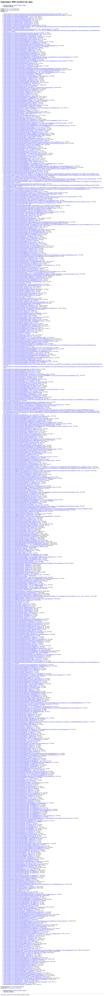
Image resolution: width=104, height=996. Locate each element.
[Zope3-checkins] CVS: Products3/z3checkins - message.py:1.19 (18, 569)
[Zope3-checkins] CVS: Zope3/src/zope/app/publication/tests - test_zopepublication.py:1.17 (24, 768)
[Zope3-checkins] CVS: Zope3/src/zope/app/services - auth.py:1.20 (18, 783)
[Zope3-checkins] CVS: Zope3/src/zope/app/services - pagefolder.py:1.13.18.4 (21, 465)
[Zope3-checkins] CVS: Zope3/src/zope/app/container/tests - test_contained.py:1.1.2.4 (22, 581)
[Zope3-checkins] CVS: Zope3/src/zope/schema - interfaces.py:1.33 (18, 956)
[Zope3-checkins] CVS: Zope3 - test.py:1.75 (13, 890)
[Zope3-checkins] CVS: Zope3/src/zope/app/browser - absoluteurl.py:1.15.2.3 (20, 249)
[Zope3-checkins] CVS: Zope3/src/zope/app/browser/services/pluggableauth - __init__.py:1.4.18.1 (25, 124)
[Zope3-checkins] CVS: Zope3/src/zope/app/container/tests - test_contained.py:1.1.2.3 (22, 555)
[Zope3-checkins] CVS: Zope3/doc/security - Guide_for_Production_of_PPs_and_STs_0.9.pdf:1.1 (25, 979)
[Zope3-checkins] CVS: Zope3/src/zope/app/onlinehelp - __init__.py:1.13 (20, 797)
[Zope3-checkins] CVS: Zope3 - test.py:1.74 (13, 874)
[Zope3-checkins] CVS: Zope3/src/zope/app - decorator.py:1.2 (17, 614)
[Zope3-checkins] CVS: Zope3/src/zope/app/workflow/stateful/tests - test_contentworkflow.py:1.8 (25, 847)
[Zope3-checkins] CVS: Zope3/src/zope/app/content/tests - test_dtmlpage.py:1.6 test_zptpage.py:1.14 (26, 743)
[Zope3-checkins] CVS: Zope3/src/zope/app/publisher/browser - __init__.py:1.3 (21, 770)
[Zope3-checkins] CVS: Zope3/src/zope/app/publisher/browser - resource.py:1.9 (21, 943)
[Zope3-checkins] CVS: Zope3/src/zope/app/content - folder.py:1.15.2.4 (19, 461)
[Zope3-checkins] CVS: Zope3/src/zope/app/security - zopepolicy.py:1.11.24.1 (21, 268)
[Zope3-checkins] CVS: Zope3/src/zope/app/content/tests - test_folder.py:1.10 (20, 763)
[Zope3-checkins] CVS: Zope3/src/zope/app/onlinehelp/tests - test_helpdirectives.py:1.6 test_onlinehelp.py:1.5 (28, 762)
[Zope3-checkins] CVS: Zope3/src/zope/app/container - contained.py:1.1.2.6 (20, 561)
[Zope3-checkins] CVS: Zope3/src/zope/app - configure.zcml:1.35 (18, 22)
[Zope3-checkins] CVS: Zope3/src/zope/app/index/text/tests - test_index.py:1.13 (21, 734)
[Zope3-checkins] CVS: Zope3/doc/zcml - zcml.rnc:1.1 (15, 548)
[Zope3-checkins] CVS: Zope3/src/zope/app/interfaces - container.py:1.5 (19, 888)
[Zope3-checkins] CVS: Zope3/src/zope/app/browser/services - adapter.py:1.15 (21, 638)
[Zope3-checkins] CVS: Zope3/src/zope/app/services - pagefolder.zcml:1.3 (20, 819)
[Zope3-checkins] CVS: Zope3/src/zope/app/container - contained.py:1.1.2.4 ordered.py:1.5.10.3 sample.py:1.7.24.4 (29, 487)
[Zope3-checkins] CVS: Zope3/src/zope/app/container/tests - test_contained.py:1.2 (21, 686)
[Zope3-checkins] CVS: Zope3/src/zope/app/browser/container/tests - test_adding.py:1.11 (23, 624)
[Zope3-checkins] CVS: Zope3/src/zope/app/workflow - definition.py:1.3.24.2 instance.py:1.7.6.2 (25, 276)
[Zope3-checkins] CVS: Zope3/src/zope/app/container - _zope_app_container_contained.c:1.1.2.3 (25, 584)
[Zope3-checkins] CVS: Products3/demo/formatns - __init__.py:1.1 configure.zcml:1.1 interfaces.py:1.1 (26, 544)
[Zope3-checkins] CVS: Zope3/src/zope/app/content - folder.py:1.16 (18, 716)
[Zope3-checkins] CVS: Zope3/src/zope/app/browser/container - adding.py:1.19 (21, 84)
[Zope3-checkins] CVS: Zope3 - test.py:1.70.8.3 (14, 296)
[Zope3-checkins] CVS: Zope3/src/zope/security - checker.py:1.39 (18, 64)
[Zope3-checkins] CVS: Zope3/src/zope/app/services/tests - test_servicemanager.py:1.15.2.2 (24, 247)
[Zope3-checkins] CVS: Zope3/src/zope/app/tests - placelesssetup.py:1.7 (19, 822)
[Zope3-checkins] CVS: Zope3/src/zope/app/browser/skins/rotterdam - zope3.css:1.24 (22, 973)
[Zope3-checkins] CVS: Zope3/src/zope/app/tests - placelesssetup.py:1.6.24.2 (20, 258)
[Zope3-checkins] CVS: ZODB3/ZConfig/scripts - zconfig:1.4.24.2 (18, 515)
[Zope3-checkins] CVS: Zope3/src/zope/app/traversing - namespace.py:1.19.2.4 (21, 442)
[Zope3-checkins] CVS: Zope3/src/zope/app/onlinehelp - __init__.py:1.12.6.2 (20, 390)
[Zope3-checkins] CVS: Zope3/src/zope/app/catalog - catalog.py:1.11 (19, 677)
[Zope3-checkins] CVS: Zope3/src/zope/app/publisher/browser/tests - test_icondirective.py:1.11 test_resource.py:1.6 (29, 776)
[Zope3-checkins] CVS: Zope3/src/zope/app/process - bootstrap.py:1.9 (19, 801)
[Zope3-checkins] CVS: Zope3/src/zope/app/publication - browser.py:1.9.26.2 (20, 252)
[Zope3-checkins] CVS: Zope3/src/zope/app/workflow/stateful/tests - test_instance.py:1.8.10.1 (24, 209)
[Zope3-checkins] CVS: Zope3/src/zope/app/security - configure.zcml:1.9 (19, 35)
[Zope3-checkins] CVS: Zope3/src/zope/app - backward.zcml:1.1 (18, 21)
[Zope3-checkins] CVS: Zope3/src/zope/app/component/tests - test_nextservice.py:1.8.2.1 (23, 140)
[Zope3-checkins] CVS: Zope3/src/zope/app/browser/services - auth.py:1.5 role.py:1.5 (22, 659)
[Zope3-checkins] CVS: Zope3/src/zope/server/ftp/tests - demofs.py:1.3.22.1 (20, 228)
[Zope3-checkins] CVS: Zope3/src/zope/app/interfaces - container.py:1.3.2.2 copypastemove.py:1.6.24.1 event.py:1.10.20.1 (31, 389)
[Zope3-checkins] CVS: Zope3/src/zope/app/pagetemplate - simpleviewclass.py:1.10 (22, 764)
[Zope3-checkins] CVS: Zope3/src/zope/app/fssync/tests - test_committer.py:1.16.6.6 (22, 559)
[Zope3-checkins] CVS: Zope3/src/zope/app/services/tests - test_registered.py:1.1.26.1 (22, 262)
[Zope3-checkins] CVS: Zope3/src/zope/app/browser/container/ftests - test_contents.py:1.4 (23, 626)
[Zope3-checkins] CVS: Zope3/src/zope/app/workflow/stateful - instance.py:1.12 (21, 844)
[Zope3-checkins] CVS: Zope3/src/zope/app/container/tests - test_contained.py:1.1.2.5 (22, 588)
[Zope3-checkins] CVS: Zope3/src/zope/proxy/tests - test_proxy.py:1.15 (19, 857)
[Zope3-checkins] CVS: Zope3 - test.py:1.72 (13, 589)
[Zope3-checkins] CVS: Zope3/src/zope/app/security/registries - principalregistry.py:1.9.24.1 (24, 320)
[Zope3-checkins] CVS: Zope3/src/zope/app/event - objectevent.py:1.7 (19, 728)
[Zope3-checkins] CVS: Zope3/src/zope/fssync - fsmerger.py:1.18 (18, 91)
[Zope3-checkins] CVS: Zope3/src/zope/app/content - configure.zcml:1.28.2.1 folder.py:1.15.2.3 (25, 450)
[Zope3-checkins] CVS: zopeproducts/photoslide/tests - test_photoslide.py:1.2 (20, 865)
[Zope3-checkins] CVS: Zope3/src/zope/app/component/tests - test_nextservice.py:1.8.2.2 (23, 459)
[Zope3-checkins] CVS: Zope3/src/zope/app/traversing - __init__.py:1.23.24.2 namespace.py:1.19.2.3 (26, 272)
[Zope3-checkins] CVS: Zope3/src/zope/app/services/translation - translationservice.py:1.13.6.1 (24, 183)
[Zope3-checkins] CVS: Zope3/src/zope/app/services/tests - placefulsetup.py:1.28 (21, 804)
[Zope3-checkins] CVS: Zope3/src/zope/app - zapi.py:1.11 (16, 617)
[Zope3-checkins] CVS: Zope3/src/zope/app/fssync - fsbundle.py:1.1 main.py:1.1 (21, 111)
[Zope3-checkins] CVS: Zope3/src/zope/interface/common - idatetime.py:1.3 (20, 877)
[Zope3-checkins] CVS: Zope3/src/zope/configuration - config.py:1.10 (19, 855)
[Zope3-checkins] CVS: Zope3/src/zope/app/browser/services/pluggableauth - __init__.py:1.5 (24, 645)
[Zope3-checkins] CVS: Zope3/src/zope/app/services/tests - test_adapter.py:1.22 (21, 806)
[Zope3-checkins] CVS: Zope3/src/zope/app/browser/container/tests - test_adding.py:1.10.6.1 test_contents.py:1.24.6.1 (30, 208)
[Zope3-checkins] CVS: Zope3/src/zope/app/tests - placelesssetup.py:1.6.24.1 (20, 239)
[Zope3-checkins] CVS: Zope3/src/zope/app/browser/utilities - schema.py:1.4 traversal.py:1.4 (24, 697)
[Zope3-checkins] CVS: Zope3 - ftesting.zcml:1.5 (14, 885)
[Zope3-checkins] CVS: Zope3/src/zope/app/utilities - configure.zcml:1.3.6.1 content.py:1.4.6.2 (24, 419)
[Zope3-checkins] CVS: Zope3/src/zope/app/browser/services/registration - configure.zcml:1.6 (24, 36)
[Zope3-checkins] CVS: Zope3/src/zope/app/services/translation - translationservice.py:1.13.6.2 (24, 403)
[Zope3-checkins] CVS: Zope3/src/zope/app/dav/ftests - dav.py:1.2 (18, 671)
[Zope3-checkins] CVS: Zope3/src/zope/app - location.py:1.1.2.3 (18, 286)
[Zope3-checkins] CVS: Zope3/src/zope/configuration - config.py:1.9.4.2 (19, 314)
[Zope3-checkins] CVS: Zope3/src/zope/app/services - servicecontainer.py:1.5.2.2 (21, 457)
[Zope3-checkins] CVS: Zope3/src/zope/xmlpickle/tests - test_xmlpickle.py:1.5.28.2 (22, 328)
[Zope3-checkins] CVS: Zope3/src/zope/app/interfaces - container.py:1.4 (19, 735)
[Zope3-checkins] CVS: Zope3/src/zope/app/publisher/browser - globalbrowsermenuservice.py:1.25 (25, 41)
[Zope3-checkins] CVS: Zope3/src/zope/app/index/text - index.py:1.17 (19, 747)
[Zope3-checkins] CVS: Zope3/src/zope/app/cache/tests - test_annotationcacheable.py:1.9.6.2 (24, 230)
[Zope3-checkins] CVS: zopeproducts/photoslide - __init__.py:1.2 (18, 868)
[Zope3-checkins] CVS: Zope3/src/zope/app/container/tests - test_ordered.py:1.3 (21, 705)
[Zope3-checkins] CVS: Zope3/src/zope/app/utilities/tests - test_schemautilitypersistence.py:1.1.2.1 (25, 959)
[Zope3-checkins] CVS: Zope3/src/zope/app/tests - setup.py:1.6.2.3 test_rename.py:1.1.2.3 (23, 407)
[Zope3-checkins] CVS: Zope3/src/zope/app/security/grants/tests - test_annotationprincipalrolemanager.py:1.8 (27, 978)
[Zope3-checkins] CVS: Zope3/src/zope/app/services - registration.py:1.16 (20, 936)
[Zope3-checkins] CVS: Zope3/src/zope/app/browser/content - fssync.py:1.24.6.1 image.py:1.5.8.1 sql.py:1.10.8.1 (29, 206)
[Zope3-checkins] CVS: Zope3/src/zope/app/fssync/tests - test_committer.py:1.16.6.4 (22, 379)
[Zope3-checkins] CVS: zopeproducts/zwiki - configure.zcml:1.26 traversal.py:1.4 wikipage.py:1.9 (25, 951)
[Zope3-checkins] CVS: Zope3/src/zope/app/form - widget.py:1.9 (18, 966)
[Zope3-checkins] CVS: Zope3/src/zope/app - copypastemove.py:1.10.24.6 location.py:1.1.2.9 (24, 474)
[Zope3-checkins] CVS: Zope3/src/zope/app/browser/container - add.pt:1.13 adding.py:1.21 (24, 912)
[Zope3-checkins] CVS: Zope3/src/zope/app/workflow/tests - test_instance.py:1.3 (21, 851)
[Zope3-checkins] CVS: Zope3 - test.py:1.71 (13, 333)
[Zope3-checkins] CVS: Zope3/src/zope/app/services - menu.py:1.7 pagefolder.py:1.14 (22, 792)
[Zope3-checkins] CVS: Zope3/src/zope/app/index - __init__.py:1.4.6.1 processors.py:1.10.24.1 (24, 154)
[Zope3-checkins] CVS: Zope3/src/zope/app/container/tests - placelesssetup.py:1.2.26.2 (23, 233)
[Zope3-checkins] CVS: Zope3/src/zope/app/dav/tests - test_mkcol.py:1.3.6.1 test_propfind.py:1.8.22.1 (26, 374)
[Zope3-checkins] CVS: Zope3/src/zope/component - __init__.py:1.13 (19, 852)
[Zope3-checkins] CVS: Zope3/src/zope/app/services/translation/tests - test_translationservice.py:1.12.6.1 (26, 405)
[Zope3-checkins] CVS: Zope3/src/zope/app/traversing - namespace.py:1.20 (20, 833)
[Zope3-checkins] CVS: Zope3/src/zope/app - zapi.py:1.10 (16, 86)
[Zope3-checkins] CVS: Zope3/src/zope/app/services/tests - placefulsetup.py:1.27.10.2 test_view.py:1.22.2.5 (27, 456)
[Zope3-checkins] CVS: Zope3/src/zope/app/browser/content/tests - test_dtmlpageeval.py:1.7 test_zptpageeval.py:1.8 (29, 654)
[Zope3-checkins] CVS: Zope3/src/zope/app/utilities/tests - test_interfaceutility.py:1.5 (22, 837)
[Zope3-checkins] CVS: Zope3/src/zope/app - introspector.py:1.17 (18, 24)
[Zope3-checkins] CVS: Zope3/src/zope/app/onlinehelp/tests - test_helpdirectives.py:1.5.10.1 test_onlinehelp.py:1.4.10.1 (30, 163)
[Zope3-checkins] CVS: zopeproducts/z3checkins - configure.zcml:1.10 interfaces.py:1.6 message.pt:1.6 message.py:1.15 (30, 308)
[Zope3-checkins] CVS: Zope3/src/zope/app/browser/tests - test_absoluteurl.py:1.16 (22, 695)
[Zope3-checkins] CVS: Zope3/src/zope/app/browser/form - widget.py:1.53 (20, 527)
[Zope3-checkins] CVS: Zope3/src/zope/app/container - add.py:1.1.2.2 (19, 220)
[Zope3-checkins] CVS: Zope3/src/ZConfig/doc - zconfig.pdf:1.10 (18, 955)
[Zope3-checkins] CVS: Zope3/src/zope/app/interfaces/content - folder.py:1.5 (20, 48)
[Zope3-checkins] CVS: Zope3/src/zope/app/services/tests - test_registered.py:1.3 (21, 932)
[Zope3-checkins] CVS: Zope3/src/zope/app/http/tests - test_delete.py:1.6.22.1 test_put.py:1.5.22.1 (25, 153)
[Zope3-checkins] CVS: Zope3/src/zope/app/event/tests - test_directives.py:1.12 (21, 896)
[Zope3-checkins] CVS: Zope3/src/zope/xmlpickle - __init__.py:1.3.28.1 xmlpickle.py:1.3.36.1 (24, 337)
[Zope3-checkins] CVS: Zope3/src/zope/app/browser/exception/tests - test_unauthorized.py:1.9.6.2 (25, 343)
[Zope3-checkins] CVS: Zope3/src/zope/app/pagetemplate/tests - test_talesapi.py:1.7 (22, 898)
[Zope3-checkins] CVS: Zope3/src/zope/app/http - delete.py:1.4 (17, 785)
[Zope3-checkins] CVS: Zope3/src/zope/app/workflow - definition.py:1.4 (19, 839)
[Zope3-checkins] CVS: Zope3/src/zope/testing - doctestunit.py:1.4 (18, 860)
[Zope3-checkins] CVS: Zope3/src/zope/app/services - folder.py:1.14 (18, 790)
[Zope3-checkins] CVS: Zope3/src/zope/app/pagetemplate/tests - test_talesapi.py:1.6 (22, 535)
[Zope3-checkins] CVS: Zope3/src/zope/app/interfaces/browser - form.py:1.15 (21, 962)
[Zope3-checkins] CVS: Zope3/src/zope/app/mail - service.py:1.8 (18, 891)
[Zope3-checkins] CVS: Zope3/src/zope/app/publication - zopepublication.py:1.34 (21, 53)
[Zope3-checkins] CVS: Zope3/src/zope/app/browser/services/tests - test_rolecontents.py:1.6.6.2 (24, 447)
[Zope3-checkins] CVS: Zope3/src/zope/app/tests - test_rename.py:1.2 (19, 832)
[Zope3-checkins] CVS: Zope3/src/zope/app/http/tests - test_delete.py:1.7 (19, 733)
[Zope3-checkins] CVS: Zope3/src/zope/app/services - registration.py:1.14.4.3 (20, 243)
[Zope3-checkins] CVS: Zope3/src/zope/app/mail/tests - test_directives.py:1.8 (20, 893)
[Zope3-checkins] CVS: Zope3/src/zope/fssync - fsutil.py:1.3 (17, 95)
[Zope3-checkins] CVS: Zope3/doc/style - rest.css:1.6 (15, 983)
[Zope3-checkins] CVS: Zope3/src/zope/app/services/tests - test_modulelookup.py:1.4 (22, 811)
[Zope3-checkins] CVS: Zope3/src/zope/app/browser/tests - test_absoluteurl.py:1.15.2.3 (23, 554)
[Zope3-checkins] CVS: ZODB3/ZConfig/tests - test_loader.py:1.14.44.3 (19, 597)
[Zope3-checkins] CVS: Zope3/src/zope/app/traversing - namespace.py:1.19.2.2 (21, 260)
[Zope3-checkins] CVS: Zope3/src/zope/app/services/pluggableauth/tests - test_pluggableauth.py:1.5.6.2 (26, 402)
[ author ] (24, 5)
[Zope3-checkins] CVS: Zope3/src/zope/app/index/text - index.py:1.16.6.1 (20, 157)
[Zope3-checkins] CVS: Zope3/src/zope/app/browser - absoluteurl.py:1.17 (20, 940)
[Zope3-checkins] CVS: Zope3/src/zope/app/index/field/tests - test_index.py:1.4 (21, 787)
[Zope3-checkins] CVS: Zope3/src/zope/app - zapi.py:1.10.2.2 (17, 315)
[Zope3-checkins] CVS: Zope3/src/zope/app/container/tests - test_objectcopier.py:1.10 (22, 696)
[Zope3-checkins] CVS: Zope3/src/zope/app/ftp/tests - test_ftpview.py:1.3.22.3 (21, 384)
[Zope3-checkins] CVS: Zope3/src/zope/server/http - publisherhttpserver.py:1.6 (21, 858)
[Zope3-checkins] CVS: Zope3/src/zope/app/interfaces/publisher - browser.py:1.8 (21, 922)
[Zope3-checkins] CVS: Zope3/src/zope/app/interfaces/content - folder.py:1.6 (20, 724)
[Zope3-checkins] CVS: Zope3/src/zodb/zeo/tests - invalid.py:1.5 (18, 93)
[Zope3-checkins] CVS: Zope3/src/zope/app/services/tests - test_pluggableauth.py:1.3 (22, 813)
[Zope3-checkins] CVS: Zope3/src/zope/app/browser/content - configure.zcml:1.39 (22, 629)
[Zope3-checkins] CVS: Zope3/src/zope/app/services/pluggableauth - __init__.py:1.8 (22, 828)
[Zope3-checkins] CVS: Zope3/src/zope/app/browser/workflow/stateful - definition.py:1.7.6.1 (24, 360)
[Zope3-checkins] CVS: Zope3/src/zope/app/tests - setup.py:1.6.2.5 (18, 512)
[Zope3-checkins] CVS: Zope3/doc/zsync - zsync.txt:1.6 (16, 109)
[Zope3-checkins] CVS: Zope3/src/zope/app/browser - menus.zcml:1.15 (19, 923)
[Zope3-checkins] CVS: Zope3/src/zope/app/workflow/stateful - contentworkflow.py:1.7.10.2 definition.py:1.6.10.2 (29, 275)
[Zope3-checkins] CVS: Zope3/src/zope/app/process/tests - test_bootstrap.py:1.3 (21, 55)
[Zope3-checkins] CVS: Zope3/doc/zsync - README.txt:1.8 (17, 20)
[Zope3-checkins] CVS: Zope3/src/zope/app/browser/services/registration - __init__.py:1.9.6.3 (24, 350)
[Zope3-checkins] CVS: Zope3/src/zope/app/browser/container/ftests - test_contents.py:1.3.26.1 (24, 421)
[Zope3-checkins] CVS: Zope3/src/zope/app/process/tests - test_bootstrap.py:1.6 (21, 872)
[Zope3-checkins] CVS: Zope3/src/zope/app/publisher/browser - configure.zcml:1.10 (22, 58)
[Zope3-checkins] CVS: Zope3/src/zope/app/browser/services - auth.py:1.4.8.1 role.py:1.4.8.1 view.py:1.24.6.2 (28, 347)
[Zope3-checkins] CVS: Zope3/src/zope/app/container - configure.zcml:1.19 (20, 685)
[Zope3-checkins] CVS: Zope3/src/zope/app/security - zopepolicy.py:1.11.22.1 (21, 79)
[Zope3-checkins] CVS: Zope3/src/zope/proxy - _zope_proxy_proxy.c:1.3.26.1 (21, 214)
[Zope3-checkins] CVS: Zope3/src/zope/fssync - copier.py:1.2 (17, 110)
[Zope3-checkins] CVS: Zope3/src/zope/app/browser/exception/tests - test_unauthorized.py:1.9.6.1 (25, 213)
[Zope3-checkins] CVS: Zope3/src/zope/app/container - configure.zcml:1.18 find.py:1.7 (23, 105)
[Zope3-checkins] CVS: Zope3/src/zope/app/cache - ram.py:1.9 (17, 712)
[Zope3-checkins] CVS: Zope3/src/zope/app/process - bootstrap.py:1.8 (19, 49)
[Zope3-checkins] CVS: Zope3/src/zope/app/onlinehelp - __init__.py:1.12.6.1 (20, 162)
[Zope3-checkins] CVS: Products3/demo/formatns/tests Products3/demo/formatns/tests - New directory (26, 542)
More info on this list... (8, 6)
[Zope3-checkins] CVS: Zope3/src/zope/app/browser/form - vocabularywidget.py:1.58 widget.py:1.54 (26, 961)
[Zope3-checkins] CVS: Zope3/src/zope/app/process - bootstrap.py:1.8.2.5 (20, 582)
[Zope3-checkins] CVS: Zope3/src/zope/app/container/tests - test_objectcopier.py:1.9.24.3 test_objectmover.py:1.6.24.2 (30, 449)
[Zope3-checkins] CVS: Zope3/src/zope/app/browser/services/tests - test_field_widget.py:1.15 (24, 660)
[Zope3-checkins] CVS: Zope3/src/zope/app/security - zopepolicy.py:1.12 (20, 757)
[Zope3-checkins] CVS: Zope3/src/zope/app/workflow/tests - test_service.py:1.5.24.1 (22, 263)
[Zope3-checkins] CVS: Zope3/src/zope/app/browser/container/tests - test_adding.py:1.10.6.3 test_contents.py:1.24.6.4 (30, 478)
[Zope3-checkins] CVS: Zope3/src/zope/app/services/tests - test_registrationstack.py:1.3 (23, 816)
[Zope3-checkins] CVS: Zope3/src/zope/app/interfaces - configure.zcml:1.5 (20, 38)
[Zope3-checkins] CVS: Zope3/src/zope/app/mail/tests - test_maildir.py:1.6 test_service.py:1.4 (24, 907)
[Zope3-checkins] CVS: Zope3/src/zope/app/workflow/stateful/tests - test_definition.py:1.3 (23, 848)
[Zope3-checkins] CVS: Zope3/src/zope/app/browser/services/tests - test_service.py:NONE (23, 32)
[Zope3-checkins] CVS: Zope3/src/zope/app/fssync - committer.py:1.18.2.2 (20, 235)
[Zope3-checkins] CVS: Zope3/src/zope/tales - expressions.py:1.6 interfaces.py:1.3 (22, 540)
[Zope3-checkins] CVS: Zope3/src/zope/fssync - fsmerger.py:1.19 (18, 92)
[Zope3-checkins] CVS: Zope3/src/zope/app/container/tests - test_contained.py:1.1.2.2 (22, 428)
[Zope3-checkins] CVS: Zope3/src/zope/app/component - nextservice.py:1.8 (20, 720)
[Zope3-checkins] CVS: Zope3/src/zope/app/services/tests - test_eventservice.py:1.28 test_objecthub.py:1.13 (27, 810)
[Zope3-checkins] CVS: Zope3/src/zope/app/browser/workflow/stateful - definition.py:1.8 (23, 700)
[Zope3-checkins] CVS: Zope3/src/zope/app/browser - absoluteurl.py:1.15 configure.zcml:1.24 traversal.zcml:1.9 (28, 87)
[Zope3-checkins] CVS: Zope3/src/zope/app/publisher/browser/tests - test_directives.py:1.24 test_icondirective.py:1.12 (30, 894)
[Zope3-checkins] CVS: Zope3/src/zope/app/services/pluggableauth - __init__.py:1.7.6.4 (23, 560)
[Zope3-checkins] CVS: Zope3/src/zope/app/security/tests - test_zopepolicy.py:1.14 (22, 759)
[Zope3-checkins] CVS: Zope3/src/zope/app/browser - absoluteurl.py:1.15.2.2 (20, 219)
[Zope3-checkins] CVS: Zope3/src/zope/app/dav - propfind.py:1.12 (18, 726)
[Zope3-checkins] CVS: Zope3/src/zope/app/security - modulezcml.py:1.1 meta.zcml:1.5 (23, 65)
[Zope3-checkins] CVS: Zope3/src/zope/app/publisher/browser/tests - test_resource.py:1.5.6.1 (24, 169)
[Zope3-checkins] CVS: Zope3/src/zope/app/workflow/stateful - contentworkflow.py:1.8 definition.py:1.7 (27, 843)
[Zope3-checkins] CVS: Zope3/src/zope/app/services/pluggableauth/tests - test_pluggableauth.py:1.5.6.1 (26, 177)
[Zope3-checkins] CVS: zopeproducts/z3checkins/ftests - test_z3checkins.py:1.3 (21, 546)
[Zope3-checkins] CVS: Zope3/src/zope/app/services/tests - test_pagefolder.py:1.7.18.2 (22, 225)
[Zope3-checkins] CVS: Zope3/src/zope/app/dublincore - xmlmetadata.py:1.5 (20, 97)
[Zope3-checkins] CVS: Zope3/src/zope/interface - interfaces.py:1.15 (18, 117)
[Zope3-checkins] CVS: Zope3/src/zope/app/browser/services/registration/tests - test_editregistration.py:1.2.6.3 (28, 351)
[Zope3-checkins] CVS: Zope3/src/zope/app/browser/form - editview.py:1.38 (20, 633)
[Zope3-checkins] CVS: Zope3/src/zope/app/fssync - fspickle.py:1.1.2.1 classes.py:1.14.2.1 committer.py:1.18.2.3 (28, 339)
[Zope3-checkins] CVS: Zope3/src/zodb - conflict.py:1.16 (16, 603)
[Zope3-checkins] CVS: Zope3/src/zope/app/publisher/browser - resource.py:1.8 (21, 927)
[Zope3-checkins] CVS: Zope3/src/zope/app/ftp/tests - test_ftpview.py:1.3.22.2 (21, 237)
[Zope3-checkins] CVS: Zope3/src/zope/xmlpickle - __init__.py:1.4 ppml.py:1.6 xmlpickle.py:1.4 (25, 775)
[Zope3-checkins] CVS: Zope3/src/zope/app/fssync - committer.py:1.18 (19, 98)
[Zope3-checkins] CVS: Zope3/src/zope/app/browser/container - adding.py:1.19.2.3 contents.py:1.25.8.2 (26, 416)
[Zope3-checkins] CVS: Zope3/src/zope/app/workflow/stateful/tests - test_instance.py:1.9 (23, 861)
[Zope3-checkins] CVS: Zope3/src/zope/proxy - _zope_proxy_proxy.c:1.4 (20, 862)
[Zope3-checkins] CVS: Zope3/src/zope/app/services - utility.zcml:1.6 (19, 800)
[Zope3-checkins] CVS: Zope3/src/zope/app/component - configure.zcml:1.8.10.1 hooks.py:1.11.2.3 (25, 301)
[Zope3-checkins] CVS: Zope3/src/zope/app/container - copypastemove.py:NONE (22, 687)
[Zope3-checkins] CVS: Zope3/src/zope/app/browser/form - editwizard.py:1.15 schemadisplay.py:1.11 (26, 634)
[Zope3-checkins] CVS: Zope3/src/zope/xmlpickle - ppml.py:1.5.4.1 (18, 327)
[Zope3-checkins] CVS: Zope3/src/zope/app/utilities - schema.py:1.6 (18, 937)
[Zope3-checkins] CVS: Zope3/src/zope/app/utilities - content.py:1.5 (18, 856)
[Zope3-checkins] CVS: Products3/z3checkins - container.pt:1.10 (18, 567)
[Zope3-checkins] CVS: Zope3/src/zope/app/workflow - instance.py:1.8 (19, 841)
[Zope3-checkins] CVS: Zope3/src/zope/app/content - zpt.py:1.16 (18, 530)
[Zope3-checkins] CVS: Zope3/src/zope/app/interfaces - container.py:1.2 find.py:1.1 (22, 101)
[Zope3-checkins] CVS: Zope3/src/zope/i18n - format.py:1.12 (17, 919)
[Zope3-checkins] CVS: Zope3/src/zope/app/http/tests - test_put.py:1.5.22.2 (20, 251)
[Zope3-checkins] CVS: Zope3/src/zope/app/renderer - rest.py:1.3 (18, 241)
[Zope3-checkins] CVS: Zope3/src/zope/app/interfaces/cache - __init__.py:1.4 (20, 749)
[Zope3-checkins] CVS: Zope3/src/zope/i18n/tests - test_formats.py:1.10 (19, 918)
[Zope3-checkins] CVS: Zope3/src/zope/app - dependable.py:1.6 (18, 615)
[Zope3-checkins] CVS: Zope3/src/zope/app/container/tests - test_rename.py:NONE (22, 710)
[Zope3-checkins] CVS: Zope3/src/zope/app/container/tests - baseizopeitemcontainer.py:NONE (24, 692)
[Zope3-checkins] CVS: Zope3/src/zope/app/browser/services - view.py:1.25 (20, 644)
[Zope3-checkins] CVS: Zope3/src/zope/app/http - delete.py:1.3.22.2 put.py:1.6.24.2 (22, 383)
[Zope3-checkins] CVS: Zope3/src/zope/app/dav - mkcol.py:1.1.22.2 (18, 371)
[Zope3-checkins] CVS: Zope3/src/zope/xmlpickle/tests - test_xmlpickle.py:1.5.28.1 (22, 326)
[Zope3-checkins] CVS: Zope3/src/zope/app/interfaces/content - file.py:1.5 (20, 531)
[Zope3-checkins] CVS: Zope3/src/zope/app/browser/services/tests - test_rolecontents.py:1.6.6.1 (24, 129)
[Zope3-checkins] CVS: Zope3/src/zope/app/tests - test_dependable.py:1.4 (20, 829)
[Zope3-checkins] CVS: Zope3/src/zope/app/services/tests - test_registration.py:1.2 (21, 814)
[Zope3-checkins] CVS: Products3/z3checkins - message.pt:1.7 (17, 570)
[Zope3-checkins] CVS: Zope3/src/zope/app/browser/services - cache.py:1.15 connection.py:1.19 (25, 639)
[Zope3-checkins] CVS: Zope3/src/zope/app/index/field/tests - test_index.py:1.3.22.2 (22, 496)
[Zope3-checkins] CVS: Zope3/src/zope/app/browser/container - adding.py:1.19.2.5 (22, 521)
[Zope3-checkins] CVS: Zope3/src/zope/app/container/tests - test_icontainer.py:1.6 (21, 669)
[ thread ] (15, 5)
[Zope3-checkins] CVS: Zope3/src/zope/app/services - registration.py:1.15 (20, 795)
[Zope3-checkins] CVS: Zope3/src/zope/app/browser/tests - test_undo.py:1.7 (20, 917)
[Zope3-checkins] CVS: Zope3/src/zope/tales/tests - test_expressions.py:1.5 (20, 592)
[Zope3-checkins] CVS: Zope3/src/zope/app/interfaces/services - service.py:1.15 (21, 52)
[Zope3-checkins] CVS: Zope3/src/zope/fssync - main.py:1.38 (17, 116)
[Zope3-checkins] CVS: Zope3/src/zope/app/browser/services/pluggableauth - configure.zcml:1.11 (25, 648)
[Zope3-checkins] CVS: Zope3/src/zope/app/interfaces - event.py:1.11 (19, 740)
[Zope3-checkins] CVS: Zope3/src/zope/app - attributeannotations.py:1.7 (19, 607)
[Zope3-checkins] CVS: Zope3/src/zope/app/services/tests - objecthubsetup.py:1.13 (22, 805)
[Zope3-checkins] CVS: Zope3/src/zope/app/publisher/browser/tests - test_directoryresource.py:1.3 (25, 926)
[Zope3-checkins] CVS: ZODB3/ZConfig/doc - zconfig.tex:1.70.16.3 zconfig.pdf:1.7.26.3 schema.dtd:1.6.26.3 (28, 598)
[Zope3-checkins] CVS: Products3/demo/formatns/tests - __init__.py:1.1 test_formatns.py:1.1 (24, 545)
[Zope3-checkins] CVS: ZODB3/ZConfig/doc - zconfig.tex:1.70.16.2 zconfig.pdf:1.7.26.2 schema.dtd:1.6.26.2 (28, 516)
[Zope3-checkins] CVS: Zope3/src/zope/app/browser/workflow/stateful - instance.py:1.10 (23, 698)
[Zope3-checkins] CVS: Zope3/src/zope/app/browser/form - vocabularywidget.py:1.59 (22, 976)
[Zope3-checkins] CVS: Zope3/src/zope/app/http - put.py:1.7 (17, 781)
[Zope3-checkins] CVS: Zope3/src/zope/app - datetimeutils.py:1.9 (18, 909)
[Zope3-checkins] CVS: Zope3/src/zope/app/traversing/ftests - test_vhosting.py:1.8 (22, 54)
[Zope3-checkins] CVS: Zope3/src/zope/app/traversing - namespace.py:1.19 (20, 63)
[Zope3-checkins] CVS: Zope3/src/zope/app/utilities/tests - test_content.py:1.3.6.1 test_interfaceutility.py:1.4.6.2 (28, 418)
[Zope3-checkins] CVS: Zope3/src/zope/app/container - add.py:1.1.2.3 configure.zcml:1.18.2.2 (24, 232)
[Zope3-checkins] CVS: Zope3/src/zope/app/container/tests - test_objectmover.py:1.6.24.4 (23, 488)
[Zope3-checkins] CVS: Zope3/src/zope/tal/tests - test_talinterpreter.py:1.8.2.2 (20, 305)
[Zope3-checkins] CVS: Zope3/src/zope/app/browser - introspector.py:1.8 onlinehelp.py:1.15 (24, 640)
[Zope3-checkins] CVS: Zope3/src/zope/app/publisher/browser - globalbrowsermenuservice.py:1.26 (25, 915)
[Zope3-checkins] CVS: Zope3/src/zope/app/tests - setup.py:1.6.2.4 (18, 455)
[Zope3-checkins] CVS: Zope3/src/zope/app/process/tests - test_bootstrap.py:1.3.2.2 (22, 502)
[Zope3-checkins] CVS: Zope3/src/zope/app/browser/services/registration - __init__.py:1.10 (24, 649)
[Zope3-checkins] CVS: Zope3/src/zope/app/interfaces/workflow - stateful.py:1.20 (21, 751)
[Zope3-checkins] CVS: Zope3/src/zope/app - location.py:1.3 (17, 941)
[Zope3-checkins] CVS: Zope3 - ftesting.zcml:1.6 (14, 889)
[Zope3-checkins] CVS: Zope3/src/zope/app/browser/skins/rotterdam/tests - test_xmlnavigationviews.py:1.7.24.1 (28, 357)
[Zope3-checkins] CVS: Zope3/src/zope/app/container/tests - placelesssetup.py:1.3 (21, 693)
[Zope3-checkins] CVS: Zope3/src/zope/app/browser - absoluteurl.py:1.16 (20, 621)
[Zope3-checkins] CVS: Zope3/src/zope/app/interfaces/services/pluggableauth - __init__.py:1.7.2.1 (25, 501)
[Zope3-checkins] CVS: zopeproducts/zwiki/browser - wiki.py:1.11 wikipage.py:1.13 (22, 952)
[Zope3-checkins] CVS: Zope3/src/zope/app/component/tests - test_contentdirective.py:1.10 (24, 678)
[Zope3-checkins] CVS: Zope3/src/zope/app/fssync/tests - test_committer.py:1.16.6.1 (22, 148)
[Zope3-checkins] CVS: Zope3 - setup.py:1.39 (13, 601)
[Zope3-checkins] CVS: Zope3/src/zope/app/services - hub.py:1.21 (18, 791)
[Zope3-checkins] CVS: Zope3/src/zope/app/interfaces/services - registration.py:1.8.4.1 (22, 391)
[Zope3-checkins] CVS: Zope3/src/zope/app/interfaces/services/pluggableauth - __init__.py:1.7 (24, 34)
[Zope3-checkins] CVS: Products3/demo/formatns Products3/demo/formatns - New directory (24, 541)
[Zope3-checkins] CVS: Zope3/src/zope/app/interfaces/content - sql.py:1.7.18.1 (21, 159)
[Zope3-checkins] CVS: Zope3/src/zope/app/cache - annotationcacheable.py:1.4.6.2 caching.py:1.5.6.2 (26, 229)
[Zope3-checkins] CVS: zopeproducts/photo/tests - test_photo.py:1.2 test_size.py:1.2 (22, 863)
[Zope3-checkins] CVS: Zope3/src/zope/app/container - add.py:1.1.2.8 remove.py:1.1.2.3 (23, 317)
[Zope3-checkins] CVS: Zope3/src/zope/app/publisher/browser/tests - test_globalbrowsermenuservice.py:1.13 (27, 914)
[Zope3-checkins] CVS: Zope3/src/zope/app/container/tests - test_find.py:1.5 (20, 104)
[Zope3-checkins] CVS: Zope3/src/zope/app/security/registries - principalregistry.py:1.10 (23, 782)
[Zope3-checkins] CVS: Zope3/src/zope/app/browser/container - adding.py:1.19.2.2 (22, 293)
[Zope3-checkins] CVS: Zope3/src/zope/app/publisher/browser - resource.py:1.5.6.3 (22, 395)
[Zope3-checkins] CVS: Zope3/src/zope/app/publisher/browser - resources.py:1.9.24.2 (22, 324)
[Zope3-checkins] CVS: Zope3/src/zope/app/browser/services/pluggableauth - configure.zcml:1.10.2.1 (26, 76)
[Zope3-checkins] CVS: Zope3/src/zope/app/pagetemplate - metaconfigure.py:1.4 (21, 534)
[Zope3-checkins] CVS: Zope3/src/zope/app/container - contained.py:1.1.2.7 (20, 583)
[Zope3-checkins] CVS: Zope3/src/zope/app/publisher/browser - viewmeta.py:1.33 (22, 758)
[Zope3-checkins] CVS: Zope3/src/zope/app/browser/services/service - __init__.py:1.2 (22, 653)
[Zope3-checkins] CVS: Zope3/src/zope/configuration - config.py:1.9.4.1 (19, 215)
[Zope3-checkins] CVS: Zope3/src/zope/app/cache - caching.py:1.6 (18, 529)
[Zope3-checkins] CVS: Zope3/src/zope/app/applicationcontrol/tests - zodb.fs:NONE (22, 313)
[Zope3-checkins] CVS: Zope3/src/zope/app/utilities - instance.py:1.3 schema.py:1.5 (22, 709)
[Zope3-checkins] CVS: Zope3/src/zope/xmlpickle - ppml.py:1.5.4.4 (18, 334)
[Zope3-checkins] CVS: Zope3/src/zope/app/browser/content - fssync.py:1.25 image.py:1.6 (23, 622)
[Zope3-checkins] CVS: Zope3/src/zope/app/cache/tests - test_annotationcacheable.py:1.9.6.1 (24, 135)
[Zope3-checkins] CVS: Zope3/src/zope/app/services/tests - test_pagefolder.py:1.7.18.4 (22, 464)
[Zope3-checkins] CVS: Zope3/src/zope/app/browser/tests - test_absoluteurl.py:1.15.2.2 (23, 267)
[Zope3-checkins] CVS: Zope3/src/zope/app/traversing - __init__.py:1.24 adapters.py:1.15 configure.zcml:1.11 (28, 706)
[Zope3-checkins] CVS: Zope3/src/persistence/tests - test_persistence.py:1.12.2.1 (21, 970)
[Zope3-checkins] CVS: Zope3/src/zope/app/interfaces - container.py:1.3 (19, 106)
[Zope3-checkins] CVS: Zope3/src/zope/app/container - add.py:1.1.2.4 (19, 266)
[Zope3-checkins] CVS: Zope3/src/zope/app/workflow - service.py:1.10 (19, 842)
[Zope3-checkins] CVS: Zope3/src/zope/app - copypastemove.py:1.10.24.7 (20, 520)
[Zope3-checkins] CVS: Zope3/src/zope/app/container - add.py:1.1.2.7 (19, 304)
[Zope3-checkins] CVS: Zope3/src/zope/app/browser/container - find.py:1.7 (20, 643)
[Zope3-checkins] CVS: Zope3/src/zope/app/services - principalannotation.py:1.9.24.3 (22, 285)
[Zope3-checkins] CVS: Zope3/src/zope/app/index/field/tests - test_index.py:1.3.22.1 (22, 386)
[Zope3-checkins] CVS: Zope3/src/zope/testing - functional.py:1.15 (18, 672)
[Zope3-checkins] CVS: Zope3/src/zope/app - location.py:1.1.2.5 (18, 300)
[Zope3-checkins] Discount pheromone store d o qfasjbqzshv (17, 879)
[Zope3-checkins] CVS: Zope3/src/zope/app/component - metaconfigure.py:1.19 (21, 719)
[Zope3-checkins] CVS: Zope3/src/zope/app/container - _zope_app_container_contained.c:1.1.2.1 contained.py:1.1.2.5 (30, 556)
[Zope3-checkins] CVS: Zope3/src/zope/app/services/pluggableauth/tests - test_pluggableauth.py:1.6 (25, 803)
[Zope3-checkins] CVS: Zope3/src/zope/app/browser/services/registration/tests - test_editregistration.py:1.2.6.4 (28, 476)
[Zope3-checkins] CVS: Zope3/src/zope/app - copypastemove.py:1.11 (19, 635)
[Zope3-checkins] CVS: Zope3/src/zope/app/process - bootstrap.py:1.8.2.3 (20, 503)
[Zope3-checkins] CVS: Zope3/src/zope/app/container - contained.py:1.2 (19, 723)
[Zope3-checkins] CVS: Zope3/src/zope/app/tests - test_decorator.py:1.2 (19, 825)
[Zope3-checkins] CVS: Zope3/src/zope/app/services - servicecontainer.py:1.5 (20, 59)
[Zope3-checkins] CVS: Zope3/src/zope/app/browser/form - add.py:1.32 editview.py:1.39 (23, 913)
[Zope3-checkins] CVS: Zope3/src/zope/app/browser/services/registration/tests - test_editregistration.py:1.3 (27, 652)
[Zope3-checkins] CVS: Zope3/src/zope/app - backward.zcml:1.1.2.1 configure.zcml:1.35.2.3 (24, 579)
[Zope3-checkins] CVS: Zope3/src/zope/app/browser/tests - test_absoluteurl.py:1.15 (22, 88)
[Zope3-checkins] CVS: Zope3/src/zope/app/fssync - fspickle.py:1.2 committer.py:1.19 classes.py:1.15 (26, 772)
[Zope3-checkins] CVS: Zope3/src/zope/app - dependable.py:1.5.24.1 (19, 291)
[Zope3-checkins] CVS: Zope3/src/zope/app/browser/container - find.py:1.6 (20, 102)
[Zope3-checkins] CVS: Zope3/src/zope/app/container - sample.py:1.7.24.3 (20, 432)
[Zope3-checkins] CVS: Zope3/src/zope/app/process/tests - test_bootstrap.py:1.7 (21, 875)
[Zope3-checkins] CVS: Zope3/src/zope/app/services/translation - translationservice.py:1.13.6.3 (24, 440)
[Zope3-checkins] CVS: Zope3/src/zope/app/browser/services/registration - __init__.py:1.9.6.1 (24, 128)
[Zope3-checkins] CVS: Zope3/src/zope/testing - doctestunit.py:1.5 (18, 905)
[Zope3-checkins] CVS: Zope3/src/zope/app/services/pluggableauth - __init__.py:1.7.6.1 (23, 172)
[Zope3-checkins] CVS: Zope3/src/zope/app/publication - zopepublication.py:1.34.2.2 (22, 394)
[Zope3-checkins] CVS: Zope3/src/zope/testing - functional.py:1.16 (18, 880)
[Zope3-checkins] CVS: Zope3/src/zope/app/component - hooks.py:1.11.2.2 (20, 294)
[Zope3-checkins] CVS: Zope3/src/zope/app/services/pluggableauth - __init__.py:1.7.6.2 (23, 398)
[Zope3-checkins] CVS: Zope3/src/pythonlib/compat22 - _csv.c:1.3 (18, 16)
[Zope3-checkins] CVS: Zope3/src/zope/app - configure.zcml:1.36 (18, 610)
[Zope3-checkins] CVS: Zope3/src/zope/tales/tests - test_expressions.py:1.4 (20, 537)
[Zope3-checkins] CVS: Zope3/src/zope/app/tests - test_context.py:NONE (20, 824)
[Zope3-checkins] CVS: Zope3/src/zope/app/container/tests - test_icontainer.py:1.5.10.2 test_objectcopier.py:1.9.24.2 (29, 438)
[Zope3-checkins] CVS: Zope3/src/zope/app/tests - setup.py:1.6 (17, 62)
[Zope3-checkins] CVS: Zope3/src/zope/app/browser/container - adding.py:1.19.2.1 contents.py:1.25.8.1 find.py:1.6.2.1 (30, 194)
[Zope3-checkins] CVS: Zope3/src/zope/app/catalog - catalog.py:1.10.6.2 (19, 359)
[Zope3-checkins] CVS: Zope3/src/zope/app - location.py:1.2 (17, 616)
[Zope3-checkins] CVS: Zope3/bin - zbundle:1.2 (14, 114)
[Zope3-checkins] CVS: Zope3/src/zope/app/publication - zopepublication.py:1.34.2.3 (22, 558)
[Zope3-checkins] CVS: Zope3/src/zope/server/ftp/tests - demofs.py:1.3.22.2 (20, 248)
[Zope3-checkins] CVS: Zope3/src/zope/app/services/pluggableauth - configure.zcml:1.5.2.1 (24, 73)
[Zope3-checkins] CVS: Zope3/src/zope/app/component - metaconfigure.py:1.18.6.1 (22, 522)
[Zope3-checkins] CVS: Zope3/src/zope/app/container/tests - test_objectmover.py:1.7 (22, 701)
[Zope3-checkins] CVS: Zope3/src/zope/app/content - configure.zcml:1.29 (20, 714)
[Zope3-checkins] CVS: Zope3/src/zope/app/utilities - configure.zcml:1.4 (19, 836)
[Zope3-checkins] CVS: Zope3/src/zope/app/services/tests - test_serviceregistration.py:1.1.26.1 (24, 246)
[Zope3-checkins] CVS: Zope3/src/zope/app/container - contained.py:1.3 (19, 886)
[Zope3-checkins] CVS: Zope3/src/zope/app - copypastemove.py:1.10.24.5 (20, 444)
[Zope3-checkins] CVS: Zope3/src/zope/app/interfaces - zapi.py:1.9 (18, 752)
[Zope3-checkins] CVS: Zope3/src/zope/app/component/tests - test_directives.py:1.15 (22, 681)
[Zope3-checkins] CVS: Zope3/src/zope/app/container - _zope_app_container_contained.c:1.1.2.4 (25, 587)
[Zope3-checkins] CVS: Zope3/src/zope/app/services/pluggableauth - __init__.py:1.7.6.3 (23, 504)
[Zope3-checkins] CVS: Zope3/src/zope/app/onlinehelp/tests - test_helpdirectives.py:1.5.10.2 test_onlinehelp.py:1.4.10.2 (30, 499)
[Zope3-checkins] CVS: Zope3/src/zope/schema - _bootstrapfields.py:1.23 (20, 910)
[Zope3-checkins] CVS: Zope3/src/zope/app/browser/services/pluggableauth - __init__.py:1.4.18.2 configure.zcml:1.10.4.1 (31, 348)
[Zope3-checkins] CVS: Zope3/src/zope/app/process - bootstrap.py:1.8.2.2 (20, 454)
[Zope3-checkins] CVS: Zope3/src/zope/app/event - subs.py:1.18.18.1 (19, 145)
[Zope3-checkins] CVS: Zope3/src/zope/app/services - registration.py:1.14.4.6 (20, 463)
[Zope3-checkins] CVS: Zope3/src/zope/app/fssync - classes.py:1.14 (18, 19)
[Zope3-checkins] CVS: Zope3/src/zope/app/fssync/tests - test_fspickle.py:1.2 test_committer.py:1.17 (26, 773)
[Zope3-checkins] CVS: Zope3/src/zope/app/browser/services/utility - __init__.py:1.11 (22, 658)
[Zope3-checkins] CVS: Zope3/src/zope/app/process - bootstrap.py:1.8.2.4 (20, 518)
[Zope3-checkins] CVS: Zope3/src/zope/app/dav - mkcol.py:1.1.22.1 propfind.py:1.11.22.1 (23, 144)
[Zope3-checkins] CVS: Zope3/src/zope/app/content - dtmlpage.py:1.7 (19, 715)
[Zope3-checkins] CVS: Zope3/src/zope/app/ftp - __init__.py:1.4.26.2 (19, 380)
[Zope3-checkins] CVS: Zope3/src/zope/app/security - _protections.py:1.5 (20, 777)
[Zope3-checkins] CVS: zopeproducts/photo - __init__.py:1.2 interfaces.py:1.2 (21, 867)
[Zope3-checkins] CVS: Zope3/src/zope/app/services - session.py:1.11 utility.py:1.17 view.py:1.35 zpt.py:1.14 (28, 704)
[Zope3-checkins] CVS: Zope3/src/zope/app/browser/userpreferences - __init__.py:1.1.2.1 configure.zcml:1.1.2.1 (28, 71)
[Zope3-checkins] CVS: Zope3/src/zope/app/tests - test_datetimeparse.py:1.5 (20, 908)
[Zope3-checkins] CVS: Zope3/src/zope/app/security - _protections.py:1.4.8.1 (20, 257)
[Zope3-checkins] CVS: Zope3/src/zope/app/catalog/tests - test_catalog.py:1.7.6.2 (21, 482)
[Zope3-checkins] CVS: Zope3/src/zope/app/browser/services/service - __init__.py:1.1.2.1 (23, 126)
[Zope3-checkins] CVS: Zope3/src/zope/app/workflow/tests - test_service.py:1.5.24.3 (22, 473)
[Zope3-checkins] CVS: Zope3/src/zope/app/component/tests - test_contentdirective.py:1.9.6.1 (24, 485)
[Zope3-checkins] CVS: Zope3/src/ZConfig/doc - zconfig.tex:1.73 (18, 953)
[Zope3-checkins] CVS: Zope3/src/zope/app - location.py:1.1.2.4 (18, 287)
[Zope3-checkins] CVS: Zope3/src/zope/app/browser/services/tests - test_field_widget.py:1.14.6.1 (25, 353)
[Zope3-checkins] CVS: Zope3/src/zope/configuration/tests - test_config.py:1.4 (21, 901)
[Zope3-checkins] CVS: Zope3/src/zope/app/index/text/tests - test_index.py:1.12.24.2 (22, 497)
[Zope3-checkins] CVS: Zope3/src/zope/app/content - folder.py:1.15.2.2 (19, 370)
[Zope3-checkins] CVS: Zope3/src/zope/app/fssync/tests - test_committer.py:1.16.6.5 (22, 493)
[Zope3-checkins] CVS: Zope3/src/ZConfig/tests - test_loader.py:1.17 (19, 947)
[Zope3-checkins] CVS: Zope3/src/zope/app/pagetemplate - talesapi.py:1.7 (20, 539)
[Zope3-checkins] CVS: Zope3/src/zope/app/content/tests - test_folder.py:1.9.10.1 (21, 369)
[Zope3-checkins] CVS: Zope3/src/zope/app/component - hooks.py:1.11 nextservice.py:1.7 (23, 44)
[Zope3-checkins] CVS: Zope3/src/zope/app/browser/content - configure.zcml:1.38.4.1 (22, 342)
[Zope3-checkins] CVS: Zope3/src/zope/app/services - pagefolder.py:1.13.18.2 (21, 227)
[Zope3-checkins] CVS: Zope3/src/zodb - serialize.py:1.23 (16, 606)
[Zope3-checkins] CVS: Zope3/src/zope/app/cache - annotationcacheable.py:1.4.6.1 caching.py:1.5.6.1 (26, 134)
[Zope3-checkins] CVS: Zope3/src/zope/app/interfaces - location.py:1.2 (19, 745)
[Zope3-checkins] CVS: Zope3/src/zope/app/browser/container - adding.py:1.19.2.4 (22, 475)
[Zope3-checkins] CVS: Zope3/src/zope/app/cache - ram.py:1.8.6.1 (18, 484)
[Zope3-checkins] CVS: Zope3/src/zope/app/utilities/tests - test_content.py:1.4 (20, 636)
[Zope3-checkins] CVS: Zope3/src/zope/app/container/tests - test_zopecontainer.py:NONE (23, 711)
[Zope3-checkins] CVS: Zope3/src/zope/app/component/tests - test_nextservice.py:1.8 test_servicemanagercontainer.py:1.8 (30, 45)
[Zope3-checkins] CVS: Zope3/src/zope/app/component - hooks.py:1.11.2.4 (20, 323)
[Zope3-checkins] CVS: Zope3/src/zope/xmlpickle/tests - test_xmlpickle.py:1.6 (21, 730)
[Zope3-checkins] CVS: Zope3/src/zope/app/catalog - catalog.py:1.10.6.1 (19, 137)
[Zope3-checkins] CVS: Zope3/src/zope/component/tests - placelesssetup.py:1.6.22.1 (22, 435)
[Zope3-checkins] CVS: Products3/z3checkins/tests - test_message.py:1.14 (20, 572)
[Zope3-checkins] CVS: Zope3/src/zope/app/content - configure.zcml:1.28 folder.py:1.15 (23, 46)
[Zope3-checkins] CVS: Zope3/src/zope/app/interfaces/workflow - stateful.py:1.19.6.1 (22, 161)
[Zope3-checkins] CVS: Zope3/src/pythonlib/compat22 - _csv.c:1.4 (18, 586)
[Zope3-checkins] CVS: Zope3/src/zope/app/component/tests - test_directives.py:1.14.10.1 (23, 525)
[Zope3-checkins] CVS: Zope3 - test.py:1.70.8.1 (14, 204)
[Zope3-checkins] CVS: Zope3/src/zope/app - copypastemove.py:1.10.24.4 (20, 436)
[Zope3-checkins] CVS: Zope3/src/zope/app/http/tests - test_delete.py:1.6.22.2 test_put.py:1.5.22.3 (25, 381)
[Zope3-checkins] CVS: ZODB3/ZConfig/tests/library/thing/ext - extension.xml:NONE (23, 594)
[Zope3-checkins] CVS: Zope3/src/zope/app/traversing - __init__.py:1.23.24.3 (21, 414)
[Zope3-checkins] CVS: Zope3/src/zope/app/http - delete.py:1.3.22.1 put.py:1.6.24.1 (22, 152)
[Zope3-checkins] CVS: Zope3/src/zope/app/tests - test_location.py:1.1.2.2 (20, 309)
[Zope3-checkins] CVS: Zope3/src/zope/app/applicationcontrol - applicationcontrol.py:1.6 (23, 619)
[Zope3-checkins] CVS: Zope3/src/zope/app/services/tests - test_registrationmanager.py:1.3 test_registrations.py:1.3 (29, 815)
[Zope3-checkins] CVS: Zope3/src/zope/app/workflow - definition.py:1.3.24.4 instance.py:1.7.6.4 (25, 511)
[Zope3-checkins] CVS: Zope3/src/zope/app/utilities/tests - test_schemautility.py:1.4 (22, 957)
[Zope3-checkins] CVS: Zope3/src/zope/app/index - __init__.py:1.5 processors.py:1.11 (22, 739)
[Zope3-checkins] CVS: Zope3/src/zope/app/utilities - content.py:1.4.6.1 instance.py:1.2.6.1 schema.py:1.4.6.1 (28, 197)
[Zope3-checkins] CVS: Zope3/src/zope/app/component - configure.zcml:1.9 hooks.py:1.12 (24, 679)
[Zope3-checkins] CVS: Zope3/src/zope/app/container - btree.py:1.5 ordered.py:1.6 (22, 668)
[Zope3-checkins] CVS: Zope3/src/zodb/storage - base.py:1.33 (17, 332)
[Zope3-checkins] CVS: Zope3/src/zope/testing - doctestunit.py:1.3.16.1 (19, 427)
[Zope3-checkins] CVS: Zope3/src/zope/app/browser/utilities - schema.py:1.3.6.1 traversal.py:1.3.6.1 (26, 133)
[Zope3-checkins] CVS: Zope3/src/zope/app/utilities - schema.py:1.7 (18, 942)
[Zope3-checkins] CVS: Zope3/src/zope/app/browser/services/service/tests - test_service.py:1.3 (24, 929)
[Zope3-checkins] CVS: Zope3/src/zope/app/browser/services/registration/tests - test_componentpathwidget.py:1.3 (29, 650)
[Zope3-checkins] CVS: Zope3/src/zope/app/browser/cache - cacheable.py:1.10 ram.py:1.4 (23, 641)
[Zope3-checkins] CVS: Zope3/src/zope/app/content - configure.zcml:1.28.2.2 (20, 526)
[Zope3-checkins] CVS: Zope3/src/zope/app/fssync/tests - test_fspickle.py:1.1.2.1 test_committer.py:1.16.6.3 (27, 338)
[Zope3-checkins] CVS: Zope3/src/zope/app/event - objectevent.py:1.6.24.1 (20, 376)
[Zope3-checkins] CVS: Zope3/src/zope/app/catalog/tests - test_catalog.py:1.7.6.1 (21, 362)
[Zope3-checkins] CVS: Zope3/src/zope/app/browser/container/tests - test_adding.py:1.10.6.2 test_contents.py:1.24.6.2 (30, 422)
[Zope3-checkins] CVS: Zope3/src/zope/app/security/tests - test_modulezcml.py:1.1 (22, 43)
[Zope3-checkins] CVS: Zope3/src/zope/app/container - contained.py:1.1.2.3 (20, 437)
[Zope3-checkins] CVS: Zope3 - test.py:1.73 (13, 602)
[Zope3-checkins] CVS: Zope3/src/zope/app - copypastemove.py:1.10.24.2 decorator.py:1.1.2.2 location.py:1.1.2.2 (29, 265)
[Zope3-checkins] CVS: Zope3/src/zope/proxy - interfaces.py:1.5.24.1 (19, 550)
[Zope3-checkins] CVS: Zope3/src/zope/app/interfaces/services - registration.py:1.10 (22, 931)
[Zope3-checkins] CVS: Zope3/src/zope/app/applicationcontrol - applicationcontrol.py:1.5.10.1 (24, 303)
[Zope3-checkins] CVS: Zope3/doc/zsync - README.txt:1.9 (17, 83)
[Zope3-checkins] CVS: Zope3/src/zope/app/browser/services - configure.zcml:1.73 (22, 25)
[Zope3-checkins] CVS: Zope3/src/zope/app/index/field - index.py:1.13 (19, 744)
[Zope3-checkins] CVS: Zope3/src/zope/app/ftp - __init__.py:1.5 (18, 778)
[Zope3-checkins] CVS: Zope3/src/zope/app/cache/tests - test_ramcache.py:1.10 (21, 676)
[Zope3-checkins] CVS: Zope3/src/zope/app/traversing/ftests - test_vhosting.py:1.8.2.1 (22, 191)
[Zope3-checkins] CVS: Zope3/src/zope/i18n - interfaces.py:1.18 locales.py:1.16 (21, 536)
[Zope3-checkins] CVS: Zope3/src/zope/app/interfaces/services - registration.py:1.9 (22, 756)
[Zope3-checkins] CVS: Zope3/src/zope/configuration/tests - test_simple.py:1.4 (21, 903)
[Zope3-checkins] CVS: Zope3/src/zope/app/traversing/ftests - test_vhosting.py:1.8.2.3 (22, 417)
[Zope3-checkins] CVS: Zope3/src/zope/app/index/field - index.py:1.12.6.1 (20, 156)
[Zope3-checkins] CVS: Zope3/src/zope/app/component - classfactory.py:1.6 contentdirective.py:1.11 (26, 718)
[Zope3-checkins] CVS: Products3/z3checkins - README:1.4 (17, 565)
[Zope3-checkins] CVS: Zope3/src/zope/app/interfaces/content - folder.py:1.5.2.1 (21, 388)
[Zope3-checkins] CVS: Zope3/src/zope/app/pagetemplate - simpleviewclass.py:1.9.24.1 (23, 164)
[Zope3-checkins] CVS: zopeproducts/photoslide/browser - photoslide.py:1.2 (20, 870)
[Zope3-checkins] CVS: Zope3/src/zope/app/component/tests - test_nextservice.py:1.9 (22, 682)
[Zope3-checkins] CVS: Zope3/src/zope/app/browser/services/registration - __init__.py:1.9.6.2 (24, 218)
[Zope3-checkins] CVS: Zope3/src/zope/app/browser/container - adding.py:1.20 (21, 646)
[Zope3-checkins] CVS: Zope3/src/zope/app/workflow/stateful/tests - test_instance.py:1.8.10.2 (24, 277)
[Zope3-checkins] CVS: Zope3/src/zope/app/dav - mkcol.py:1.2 (17, 725)
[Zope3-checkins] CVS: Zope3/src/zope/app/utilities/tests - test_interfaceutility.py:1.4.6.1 (23, 195)
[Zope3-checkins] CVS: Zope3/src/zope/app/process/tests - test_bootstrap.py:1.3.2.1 (22, 451)
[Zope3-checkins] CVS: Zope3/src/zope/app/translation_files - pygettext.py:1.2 (21, 90)
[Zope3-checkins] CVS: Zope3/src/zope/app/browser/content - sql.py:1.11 (20, 630)
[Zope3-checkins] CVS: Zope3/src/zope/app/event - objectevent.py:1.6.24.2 (20, 490)
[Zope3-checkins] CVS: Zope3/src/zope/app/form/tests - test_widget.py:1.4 (20, 965)
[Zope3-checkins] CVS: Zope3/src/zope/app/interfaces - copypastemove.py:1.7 (21, 612)
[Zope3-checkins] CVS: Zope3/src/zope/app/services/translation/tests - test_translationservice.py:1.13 (26, 820)
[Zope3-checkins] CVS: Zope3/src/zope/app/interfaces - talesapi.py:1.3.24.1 (20, 78)
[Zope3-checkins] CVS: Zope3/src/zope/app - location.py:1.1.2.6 (18, 322)
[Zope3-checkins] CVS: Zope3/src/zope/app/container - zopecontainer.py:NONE (21, 691)
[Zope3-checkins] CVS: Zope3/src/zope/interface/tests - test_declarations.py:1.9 (21, 904)
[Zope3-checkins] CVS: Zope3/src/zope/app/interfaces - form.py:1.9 (18, 967)
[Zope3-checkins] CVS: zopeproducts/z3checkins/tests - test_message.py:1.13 (20, 306)
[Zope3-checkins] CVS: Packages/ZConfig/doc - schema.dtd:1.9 (17, 984)
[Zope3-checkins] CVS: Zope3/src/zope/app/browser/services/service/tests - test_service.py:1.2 (24, 655)
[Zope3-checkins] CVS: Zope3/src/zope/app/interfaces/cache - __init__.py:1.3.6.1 (21, 158)
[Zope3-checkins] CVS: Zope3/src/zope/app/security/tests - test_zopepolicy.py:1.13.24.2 (23, 270)
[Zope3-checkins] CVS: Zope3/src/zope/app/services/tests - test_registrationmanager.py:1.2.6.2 (24, 261)
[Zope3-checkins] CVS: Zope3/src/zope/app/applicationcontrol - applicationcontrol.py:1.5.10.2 (24, 408)
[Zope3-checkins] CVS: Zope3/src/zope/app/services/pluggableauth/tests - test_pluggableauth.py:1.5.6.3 (26, 507)
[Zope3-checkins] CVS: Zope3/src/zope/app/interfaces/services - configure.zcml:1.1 (22, 39)
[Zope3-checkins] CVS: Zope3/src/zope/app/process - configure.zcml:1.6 (19, 50)
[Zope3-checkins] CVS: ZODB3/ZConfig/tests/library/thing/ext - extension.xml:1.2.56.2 (23, 471)
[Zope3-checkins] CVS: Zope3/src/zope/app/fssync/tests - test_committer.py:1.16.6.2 (22, 238)
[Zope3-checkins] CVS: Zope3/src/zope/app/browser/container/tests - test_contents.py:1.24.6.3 (24, 446)
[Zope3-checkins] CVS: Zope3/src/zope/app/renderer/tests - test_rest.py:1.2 (20, 242)
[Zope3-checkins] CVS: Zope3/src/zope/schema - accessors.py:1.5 (18, 945)
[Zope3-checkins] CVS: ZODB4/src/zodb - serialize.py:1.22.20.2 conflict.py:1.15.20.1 (22, 574)
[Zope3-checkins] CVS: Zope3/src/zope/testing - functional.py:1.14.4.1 (19, 290)
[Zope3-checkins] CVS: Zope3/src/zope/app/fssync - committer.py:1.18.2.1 (20, 147)
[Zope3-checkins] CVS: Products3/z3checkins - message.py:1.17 (18, 564)
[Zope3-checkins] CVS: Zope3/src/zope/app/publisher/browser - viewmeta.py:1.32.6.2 (22, 319)
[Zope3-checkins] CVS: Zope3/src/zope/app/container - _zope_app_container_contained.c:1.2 (24, 683)
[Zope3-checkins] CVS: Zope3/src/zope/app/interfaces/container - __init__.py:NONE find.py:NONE (26, 100)
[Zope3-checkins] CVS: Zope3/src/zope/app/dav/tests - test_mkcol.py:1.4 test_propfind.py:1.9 (24, 673)
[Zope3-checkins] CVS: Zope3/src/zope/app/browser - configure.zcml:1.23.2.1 (21, 77)
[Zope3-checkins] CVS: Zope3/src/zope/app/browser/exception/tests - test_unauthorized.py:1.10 (25, 631)
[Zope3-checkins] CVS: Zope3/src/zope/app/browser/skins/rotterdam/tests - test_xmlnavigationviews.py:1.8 (27, 666)
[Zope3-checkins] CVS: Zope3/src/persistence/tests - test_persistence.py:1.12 (20, 938)
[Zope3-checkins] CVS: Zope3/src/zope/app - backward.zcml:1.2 (18, 608)
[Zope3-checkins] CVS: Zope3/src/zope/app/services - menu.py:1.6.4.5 (19, 517)
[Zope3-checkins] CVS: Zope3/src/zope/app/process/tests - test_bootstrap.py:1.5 (21, 871)
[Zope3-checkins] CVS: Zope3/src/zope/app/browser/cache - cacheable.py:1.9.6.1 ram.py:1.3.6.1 (25, 199)
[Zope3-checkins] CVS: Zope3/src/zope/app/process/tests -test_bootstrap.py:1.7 (21, 876)
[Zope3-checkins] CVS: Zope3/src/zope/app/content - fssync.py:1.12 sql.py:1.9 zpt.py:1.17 (23, 738)
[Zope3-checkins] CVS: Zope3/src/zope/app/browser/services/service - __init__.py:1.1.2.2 (23, 352)
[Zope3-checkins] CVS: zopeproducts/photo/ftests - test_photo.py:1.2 (19, 866)
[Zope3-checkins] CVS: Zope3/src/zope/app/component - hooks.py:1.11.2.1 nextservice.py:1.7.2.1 (25, 139)
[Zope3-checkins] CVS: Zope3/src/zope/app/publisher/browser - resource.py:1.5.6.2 (22, 253)
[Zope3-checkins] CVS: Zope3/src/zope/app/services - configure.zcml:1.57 (20, 786)
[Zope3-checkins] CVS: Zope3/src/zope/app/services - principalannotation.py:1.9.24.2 (22, 280)
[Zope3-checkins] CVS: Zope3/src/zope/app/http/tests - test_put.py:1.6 (19, 731)
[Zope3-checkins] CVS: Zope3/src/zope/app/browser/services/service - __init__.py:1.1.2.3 (23, 480)
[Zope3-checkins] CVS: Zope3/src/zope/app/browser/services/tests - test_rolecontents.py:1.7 (24, 657)
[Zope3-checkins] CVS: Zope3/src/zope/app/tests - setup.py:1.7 (17, 823)
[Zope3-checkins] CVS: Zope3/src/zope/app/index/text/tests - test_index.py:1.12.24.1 (22, 385)
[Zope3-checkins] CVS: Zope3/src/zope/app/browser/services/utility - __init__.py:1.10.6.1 (23, 130)
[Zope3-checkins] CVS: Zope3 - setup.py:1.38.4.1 (14, 551)
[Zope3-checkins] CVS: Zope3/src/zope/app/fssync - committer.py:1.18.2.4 (20, 378)
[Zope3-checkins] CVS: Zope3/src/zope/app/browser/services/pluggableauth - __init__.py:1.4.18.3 (25, 523)
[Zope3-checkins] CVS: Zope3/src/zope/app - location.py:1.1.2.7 (18, 336)
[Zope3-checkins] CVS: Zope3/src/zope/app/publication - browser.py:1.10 (20, 767)
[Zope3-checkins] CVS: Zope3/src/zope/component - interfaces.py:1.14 (19, 853)
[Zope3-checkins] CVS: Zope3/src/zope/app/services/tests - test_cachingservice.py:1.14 (23, 808)
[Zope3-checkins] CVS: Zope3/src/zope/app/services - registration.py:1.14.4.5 (20, 431)
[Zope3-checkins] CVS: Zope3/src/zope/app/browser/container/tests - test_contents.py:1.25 (23, 627)
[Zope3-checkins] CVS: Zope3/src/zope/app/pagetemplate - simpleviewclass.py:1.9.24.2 (23, 289)
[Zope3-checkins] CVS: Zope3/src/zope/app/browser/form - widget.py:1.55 (20, 964)
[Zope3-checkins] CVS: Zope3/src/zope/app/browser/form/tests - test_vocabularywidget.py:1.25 (25, 975)
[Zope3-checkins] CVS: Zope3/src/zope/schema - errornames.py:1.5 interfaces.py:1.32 (22, 591)
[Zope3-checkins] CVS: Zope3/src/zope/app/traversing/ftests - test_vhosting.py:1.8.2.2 (22, 299)
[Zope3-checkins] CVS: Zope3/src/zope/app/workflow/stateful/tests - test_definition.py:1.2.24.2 (24, 513)
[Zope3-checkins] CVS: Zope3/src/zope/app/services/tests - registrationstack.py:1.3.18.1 (23, 279)
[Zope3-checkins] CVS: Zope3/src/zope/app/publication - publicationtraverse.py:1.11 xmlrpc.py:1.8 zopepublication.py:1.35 (31, 754)
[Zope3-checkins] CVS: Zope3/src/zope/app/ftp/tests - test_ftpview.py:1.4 (20, 780)
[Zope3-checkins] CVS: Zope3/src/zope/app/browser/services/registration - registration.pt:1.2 (24, 974)
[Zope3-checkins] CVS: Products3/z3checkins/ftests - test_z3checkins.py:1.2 (20, 119)
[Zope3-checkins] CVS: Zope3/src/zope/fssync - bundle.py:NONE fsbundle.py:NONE (23, 112)
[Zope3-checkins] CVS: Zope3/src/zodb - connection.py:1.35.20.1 (18, 549)
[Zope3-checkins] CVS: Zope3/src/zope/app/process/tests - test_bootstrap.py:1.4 (21, 766)
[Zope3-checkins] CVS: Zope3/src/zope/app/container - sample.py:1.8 (19, 690)
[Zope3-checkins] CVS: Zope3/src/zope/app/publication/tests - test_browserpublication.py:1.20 (24, 899)
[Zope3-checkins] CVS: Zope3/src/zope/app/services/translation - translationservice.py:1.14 (23, 846)
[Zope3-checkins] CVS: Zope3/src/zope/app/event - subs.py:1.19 (18, 742)
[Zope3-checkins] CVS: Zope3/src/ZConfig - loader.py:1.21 (16, 310)
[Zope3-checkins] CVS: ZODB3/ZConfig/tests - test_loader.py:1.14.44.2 (19, 469)
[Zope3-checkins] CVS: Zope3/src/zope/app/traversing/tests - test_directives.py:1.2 (22, 900)
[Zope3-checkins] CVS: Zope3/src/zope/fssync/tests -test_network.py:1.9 (19, 882)
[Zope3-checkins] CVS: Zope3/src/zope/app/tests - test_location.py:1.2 (19, 830)
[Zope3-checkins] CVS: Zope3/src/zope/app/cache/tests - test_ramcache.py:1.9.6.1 (21, 483)
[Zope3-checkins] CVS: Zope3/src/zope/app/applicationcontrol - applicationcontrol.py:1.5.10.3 (24, 445)
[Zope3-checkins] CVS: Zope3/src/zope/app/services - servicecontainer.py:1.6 (20, 799)
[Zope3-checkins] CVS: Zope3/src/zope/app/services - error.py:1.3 (18, 789)
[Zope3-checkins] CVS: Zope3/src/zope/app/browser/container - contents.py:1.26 (21, 593)
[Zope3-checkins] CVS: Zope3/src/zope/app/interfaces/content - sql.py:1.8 (20, 748)
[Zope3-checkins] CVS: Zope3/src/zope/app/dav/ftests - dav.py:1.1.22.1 (19, 372)
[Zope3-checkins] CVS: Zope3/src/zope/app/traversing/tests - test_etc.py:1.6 (20, 40)
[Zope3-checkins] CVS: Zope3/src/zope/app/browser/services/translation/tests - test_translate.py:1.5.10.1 (26, 355)
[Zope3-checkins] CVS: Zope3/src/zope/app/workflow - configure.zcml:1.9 (20, 838)
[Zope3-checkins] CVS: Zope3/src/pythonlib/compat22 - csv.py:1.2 (18, 17)
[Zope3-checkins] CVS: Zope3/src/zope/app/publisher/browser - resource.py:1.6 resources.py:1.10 (25, 771)
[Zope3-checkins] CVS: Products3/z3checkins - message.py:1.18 (18, 568)
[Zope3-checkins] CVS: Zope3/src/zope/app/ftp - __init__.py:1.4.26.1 (19, 149)
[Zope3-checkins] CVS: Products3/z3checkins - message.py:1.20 (18, 969)
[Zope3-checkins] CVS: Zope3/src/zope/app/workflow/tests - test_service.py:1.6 (21, 849)
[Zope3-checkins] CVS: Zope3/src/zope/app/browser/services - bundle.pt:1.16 (20, 96)
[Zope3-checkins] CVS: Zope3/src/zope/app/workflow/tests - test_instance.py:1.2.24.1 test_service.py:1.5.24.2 (28, 341)
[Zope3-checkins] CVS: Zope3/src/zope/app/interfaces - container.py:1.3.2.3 (20, 498)
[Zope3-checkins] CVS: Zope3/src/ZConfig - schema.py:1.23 (17, 946)
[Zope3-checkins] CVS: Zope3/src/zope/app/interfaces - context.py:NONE (20, 737)
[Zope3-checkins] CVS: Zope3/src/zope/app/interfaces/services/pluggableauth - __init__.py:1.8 (24, 761)
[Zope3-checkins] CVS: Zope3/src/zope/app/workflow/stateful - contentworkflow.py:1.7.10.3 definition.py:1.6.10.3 (29, 424)
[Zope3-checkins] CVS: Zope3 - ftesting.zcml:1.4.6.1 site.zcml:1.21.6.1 (19, 74)
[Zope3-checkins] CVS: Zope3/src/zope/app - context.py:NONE (18, 611)
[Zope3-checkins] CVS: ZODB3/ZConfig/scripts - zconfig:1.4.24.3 (18, 600)
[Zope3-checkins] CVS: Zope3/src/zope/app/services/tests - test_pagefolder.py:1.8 (21, 794)
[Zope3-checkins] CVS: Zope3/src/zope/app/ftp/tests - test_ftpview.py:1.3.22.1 (21, 150)
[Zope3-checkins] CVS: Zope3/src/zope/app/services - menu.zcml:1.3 (19, 532)
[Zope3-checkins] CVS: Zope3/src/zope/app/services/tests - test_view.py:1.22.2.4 (21, 441)
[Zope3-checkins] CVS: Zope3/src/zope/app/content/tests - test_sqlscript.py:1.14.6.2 (22, 234)
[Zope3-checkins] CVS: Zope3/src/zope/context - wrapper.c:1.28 (18, 67)
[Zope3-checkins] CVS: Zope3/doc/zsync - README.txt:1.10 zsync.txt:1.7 (20, 115)
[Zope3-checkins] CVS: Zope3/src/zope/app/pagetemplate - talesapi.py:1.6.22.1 (21, 81)
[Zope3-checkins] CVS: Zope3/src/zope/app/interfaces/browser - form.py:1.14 (21, 960)
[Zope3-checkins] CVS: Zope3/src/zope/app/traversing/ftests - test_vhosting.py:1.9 (22, 834)
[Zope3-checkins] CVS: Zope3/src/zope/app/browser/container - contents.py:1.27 (21, 625)
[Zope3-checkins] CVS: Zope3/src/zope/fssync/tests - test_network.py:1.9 (20, 881)
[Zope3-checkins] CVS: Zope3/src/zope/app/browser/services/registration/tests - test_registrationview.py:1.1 (27, 928)
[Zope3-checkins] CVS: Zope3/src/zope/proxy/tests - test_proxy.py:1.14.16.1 (20, 121)
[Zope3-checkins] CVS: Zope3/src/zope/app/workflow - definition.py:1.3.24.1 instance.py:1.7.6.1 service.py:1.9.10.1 (29, 202)
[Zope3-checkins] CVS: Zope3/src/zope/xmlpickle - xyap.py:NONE (18, 298)
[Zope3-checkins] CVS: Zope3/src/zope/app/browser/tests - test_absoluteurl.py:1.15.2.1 (23, 131)
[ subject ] (20, 5)
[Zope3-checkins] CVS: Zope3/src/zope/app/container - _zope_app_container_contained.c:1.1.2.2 (25, 577)
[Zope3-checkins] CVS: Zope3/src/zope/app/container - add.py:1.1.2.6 (19, 295)
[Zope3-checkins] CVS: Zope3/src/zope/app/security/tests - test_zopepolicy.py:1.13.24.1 (23, 171)
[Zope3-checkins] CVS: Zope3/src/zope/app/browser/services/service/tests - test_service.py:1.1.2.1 (25, 479)
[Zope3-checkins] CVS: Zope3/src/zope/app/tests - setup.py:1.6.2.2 (18, 216)
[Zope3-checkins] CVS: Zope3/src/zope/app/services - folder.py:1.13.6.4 (19, 430)
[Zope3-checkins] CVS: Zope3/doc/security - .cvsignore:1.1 (16, 980)
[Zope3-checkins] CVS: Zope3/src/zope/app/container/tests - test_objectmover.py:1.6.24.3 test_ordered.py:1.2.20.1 (29, 460)
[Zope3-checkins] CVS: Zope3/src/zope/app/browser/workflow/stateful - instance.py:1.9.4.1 (24, 138)
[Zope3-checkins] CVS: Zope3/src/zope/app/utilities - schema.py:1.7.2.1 (19, 971)
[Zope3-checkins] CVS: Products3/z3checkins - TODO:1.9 (16, 573)
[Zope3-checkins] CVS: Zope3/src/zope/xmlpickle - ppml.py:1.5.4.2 (18, 329)
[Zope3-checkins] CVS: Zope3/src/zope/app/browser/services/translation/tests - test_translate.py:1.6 (25, 664)
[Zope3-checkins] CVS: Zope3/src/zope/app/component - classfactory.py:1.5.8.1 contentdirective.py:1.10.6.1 (27, 361)
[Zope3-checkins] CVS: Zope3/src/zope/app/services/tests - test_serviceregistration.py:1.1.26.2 (24, 281)
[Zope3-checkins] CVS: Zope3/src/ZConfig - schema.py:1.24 (17, 948)
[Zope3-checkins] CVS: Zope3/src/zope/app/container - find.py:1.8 (18, 688)
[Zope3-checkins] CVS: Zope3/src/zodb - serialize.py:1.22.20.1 (17, 553)
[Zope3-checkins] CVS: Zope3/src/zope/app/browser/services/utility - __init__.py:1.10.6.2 (23, 356)
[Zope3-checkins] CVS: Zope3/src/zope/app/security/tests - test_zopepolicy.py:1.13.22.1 (23, 82)
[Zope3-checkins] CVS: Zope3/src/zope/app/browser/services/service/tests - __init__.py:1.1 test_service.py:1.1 (28, 29)
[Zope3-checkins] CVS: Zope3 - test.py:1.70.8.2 (14, 282)
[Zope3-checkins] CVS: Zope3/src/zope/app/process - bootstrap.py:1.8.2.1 (20, 393)
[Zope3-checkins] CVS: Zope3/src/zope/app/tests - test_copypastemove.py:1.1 (21, 827)
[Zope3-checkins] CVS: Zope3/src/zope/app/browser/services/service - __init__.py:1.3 (22, 934)
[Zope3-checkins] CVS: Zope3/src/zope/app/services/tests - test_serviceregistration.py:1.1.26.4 (24, 433)
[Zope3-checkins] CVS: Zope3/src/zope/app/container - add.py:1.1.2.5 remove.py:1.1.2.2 (23, 284)
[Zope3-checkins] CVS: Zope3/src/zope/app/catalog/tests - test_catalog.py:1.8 (20, 667)
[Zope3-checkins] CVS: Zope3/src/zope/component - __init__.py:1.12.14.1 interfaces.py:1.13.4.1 (25, 210)
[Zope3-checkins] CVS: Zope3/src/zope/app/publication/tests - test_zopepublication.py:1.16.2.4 (24, 452)
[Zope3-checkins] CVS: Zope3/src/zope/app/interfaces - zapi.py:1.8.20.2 (19, 318)
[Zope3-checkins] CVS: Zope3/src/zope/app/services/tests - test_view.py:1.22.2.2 (21, 244)
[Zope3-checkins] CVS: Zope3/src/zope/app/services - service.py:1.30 (19, 796)
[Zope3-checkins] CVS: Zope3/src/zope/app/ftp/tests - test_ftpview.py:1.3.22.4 (21, 494)
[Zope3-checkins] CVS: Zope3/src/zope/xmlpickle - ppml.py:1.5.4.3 (18, 331)
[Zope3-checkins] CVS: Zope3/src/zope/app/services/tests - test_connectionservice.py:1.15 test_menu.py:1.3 (27, 809)
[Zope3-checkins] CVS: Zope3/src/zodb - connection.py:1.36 (17, 605)
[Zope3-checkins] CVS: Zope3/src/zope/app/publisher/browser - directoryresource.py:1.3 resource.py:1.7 (27, 924)
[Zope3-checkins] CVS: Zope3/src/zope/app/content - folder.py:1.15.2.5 (19, 489)
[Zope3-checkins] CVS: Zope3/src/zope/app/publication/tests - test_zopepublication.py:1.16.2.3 (24, 397)
